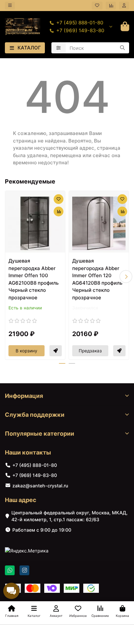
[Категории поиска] (58, 47)
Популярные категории (39, 433)
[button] (8, 276)
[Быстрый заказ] (55, 350)
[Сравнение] (111, 5)
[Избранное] (97, 5)
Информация (24, 395)
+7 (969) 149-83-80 (80, 30)
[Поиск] (122, 48)
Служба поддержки (34, 414)
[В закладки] (58, 199)
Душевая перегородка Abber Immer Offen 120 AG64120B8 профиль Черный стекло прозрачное (97, 279)
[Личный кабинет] (124, 5)
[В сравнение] (58, 211)
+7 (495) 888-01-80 (79, 23)
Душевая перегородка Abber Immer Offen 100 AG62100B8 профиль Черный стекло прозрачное (33, 279)
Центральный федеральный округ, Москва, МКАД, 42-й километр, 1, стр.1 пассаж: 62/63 (69, 516)
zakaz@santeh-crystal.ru (40, 485)
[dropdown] (10, 5)
